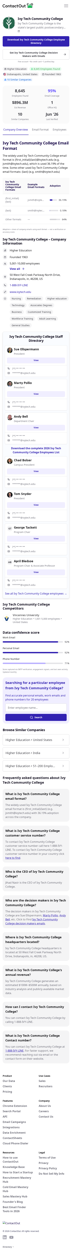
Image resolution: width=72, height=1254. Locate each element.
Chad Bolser (23, 460)
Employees (59, 129)
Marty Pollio (50, 915)
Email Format (40, 129)
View (36, 360)
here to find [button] (12, 858)
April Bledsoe (23, 561)
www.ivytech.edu (20, 292)
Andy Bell (21, 416)
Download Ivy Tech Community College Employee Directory (36, 41)
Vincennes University (26, 615)
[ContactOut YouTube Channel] (11, 1237)
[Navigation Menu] (66, 5)
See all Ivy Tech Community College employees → (36, 593)
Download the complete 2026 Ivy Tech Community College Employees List (36, 450)
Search (38, 717)
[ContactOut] (19, 5)
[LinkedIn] (19, 31)
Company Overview (15, 129)
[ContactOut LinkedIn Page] (5, 1237)
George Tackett (25, 527)
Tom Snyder (22, 493)
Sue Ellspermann (26, 349)
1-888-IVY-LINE (19, 285)
